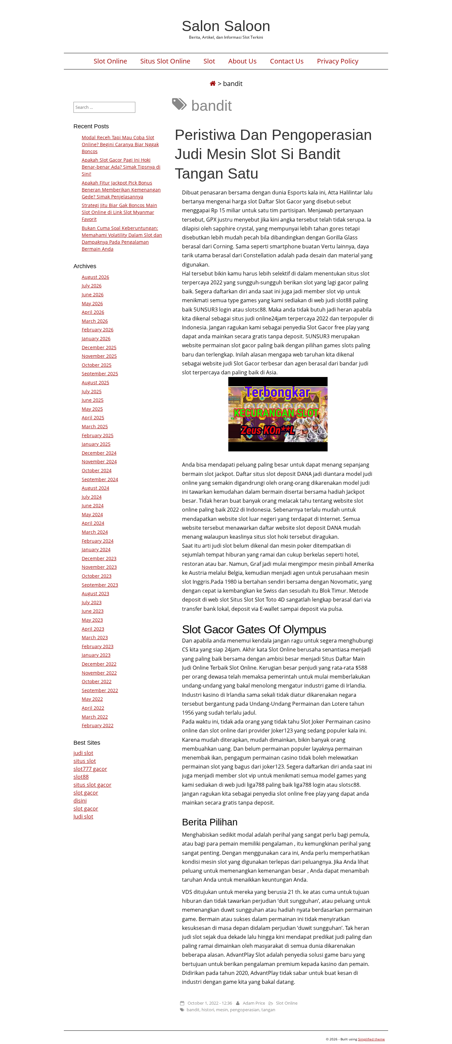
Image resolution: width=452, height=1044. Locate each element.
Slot (209, 61)
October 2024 (97, 470)
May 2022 (92, 699)
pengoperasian (244, 1010)
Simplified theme (371, 1039)
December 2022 (99, 664)
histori (208, 1010)
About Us (242, 61)
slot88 (81, 776)
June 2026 (93, 294)
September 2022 (100, 690)
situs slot (84, 761)
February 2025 (97, 435)
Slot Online (110, 61)
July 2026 (92, 285)
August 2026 (95, 277)
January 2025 (96, 444)
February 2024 (97, 541)
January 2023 (96, 655)
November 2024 (99, 461)
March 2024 (95, 532)
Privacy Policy (337, 61)
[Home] (212, 83)
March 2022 (95, 717)
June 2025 (93, 400)
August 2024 (95, 488)
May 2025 (92, 409)
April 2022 (93, 708)
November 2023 (99, 567)
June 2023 (93, 611)
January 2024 (96, 549)
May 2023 (92, 620)
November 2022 (99, 673)
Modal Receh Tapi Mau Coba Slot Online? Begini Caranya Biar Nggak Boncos (120, 144)
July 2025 (92, 391)
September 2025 (100, 373)
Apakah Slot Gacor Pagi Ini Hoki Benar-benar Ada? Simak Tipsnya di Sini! (121, 167)
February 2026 (97, 329)
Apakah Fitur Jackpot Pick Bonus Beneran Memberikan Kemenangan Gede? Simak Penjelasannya (121, 190)
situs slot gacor (92, 784)
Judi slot (83, 816)
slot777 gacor (90, 769)
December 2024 (99, 453)
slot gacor (85, 792)
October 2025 (97, 365)
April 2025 (93, 417)
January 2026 (96, 338)
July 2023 (92, 602)
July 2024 (92, 497)
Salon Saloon (226, 26)
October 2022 (97, 681)
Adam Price (254, 1003)
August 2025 (95, 382)
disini (80, 800)
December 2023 (99, 558)
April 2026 (93, 312)
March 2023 (95, 637)
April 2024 (93, 523)
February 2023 (97, 646)
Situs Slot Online (165, 61)
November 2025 (99, 356)
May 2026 (92, 303)
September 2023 (100, 585)
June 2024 (93, 505)
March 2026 (95, 321)
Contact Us (287, 61)
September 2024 (100, 479)
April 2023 (93, 629)
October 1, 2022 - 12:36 (210, 1003)
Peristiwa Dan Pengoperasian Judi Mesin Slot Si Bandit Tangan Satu (273, 153)
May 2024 (92, 514)
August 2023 (95, 593)
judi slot (83, 753)
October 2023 (97, 576)
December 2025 (99, 347)
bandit (193, 1010)
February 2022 (97, 725)
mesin (222, 1010)
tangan (268, 1010)
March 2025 (95, 426)
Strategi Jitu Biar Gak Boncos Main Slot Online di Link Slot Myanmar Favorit (119, 212)
